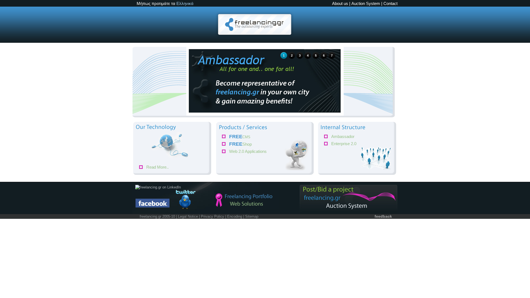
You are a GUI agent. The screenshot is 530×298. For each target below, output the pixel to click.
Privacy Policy (212, 216)
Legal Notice (188, 216)
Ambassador (342, 136)
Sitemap (251, 216)
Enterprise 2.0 (343, 143)
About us (340, 3)
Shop (240, 144)
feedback (383, 216)
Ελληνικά (185, 3)
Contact (390, 3)
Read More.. (157, 167)
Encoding (234, 216)
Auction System (365, 3)
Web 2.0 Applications (248, 151)
